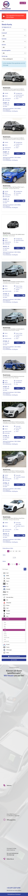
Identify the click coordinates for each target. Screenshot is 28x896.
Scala (5, 639)
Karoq (5, 631)
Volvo (7, 652)
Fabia (5, 628)
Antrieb (4, 44)
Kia (7, 594)
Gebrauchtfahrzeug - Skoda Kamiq (14, 236)
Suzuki (7, 644)
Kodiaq (5, 633)
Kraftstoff (4, 33)
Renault (8, 613)
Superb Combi (6, 641)
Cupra (7, 581)
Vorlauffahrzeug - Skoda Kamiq (14, 92)
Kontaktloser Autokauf (14, 894)
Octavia (5, 635)
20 (10, 551)
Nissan (7, 605)
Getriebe (4, 38)
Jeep (7, 591)
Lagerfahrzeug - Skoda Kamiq (14, 189)
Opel (7, 608)
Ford (7, 586)
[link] (23, 104)
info (3, 21)
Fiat (7, 583)
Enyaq (5, 624)
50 (13, 551)
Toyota (7, 647)
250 (19, 551)
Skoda (7, 619)
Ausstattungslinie (6, 50)
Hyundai (8, 589)
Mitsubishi (8, 602)
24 (19, 564)
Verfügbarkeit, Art (6, 27)
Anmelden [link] (14, 659)
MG (7, 600)
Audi (7, 573)
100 (16, 551)
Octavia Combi (6, 637)
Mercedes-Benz (9, 597)
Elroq (5, 622)
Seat (7, 616)
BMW (7, 575)
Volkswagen (9, 649)
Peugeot (8, 610)
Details (18, 104)
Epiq (4, 626)
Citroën (8, 578)
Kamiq (5, 629)
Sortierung (4, 56)
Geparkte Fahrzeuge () (15, 656)
